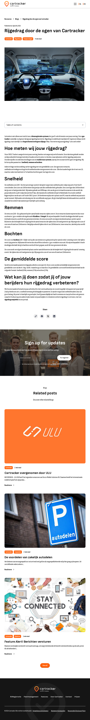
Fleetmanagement (31, 697)
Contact (69, 697)
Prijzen (77, 697)
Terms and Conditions (60, 364)
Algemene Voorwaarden (58, 711)
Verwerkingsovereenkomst (40, 711)
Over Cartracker (57, 697)
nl (80, 4)
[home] (15, 4)
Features (44, 697)
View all (45, 665)
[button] (75, 4)
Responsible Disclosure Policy (77, 711)
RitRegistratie (15, 697)
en (85, 4)
